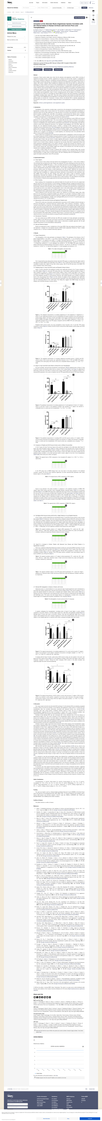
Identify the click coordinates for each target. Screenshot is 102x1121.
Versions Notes (58, 69)
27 (68, 367)
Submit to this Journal (16, 23)
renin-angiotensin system (59, 102)
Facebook (83, 1100)
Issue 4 (22, 12)
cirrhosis (41, 102)
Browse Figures (48, 69)
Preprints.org (69, 1102)
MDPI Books (69, 1100)
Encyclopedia (69, 1107)
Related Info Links (11, 36)
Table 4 (75, 490)
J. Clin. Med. (9, 1089)
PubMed (72, 810)
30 (67, 590)
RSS (86, 1089)
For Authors (54, 1098)
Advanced (91, 7)
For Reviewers (55, 1100)
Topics (37, 2)
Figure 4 (76, 369)
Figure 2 (45, 326)
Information (44, 2)
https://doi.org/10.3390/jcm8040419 (54, 60)
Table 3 (48, 473)
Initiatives (63, 2)
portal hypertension (47, 102)
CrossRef (64, 810)
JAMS (68, 1109)
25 (59, 222)
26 (66, 367)
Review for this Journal (16, 26)
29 (69, 496)
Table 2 (53, 448)
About (69, 2)
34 (72, 719)
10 (66, 122)
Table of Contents (11, 57)
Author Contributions (12, 67)
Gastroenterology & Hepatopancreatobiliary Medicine (61, 66)
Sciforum (68, 1098)
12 (52, 127)
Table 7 (51, 553)
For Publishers (55, 1105)
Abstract (10, 59)
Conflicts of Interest (12, 70)
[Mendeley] (50, 997)
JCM (13, 12)
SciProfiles (69, 1105)
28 (39, 451)
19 (51, 133)
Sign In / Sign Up (84, 2)
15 (81, 127)
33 (71, 719)
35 (60, 743)
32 (83, 709)
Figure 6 (51, 658)
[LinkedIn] (40, 997)
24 (58, 222)
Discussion (10, 65)
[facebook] (42, 997)
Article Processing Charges (43, 1098)
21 (54, 137)
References (10, 72)
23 (49, 167)
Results (9, 64)
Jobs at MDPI (40, 1105)
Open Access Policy (41, 1102)
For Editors (54, 1102)
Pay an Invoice (40, 1100)
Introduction (10, 61)
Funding (10, 69)
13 (53, 127)
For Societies (54, 1107)
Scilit (68, 810)
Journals (31, 2)
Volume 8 (17, 12)
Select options (11, 1104)
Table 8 (80, 591)
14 (55, 127)
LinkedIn (83, 1098)
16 (83, 128)
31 (68, 590)
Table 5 (41, 519)
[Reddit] (47, 997)
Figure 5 (82, 612)
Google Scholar (57, 810)
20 (52, 133)
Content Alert (92, 1089)
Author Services (54, 2)
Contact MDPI (40, 1104)
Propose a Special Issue (17, 29)
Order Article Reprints (79, 17)
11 (68, 122)
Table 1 (64, 237)
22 (79, 139)
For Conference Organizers (57, 1109)
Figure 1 (45, 271)
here (40, 1032)
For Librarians (55, 1104)
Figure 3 (69, 369)
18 (49, 133)
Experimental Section (12, 62)
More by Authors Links (12, 40)
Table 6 (56, 549)
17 (81, 130)
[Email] (35, 997)
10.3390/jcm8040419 (29, 12)
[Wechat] (45, 997)
